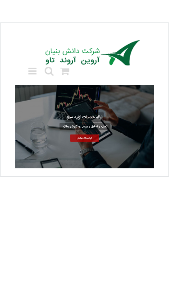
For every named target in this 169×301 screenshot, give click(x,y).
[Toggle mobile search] (49, 71)
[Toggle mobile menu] (33, 71)
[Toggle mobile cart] (64, 71)
